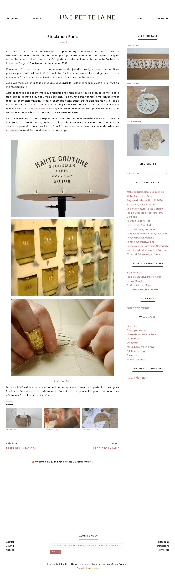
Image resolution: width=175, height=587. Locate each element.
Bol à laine (11, 429)
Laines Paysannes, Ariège (140, 241)
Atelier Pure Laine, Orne (139, 196)
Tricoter (141, 377)
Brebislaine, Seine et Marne (141, 204)
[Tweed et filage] (62, 418)
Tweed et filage (51, 429)
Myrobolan (132, 342)
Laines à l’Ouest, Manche (140, 237)
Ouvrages (162, 18)
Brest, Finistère (134, 272)
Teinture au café (90, 429)
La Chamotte (134, 338)
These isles (133, 355)
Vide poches (133, 83)
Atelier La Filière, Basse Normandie (145, 192)
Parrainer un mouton (138, 307)
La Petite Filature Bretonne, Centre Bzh (147, 233)
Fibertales (132, 326)
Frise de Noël (133, 45)
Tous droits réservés (87, 568)
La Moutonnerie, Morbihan (141, 229)
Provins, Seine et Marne (139, 285)
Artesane (11, 130)
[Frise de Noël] (148, 78)
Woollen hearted (136, 359)
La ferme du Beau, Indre (140, 225)
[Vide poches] (148, 116)
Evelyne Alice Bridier (42, 108)
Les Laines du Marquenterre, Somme (147, 250)
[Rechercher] (166, 173)
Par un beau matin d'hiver (141, 347)
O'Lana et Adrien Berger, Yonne (144, 254)
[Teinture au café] (100, 418)
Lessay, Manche (135, 281)
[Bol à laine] (24, 418)
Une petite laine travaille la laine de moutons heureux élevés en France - (87, 564)
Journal (36, 18)
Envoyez (55, 551)
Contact (10, 549)
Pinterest (164, 549)
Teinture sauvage (136, 351)
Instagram (163, 545)
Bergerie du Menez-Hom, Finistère (145, 200)
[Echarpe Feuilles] (148, 154)
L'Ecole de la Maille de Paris (141, 334)
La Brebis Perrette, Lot (138, 220)
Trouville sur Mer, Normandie (142, 289)
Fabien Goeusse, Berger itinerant (144, 276)
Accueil (10, 541)
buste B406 (16, 387)
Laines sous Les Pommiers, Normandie (148, 246)
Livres (139, 18)
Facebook (163, 541)
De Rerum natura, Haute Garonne (145, 208)
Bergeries (12, 18)
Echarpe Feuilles (135, 121)
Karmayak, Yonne (136, 330)
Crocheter (130, 379)
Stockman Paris (63, 381)
